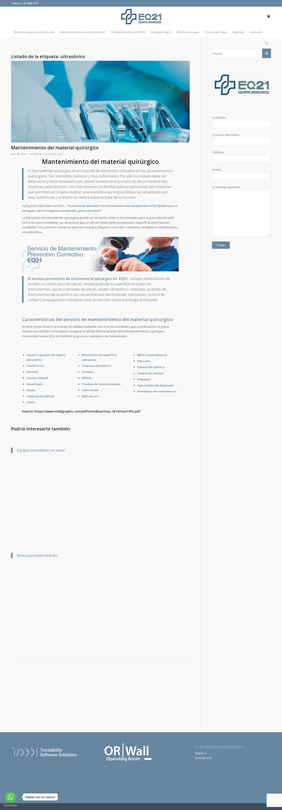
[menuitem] (34, 32)
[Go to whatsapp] (10, 796)
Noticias (37, 154)
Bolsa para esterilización (37, 555)
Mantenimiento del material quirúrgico (55, 148)
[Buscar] (265, 43)
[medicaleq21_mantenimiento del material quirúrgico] (100, 102)
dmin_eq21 (56, 154)
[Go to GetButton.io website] (11, 805)
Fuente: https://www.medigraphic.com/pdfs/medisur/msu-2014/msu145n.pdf (81, 411)
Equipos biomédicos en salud (41, 450)
